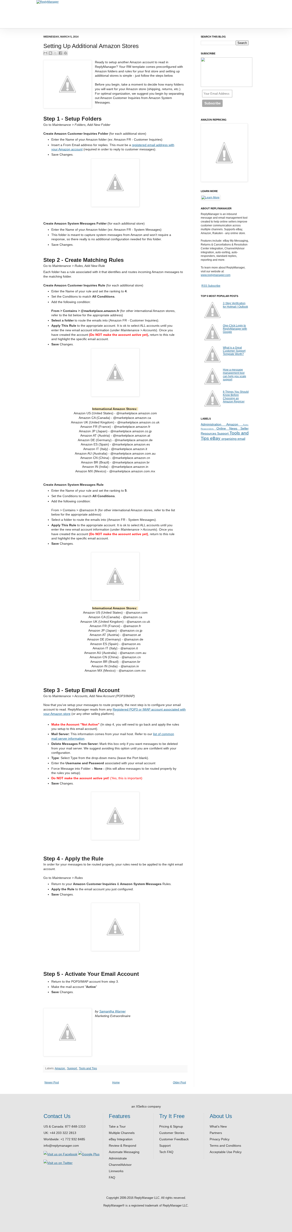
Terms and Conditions (225, 1145)
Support (72, 1068)
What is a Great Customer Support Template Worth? (234, 351)
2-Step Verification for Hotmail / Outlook (235, 305)
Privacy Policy (219, 1139)
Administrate (118, 1158)
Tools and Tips (88, 1068)
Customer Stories (171, 1133)
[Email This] (45, 53)
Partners (216, 1133)
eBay (216, 438)
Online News (228, 428)
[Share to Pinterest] (65, 53)
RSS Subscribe (210, 285)
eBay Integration (121, 1139)
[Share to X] (55, 53)
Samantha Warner (112, 1011)
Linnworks (116, 1171)
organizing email (233, 438)
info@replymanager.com (61, 1145)
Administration (213, 424)
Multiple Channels (122, 1133)
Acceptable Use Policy (226, 1152)
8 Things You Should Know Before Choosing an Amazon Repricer (236, 396)
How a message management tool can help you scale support (234, 374)
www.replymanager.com (215, 275)
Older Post (179, 1082)
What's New (218, 1126)
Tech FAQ (166, 1152)
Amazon (60, 1068)
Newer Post (51, 1082)
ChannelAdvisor (120, 1164)
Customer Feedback (174, 1139)
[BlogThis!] (50, 53)
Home (116, 1082)
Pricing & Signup (171, 1126)
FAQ (112, 1177)
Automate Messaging (124, 1152)
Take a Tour (117, 1126)
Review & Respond (122, 1145)
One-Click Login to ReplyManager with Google (235, 329)
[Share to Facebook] (60, 53)
